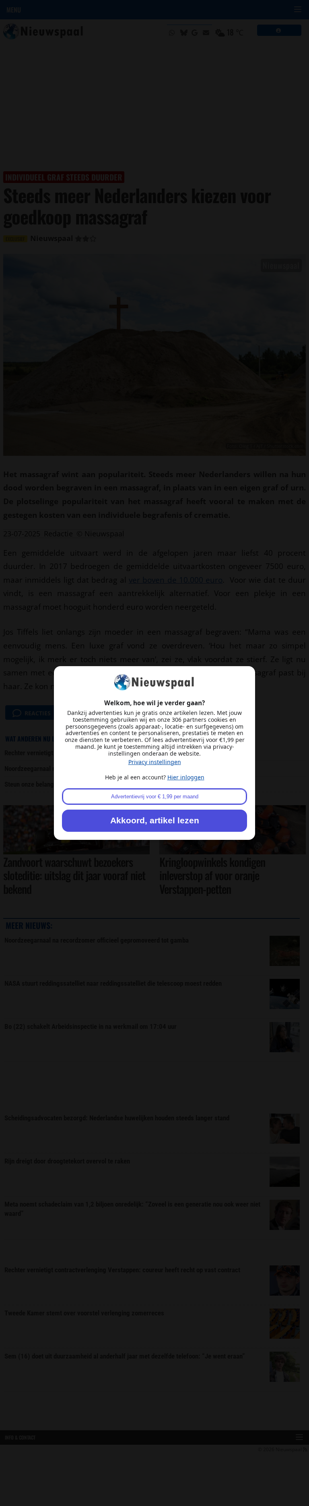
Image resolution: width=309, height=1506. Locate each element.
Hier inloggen (185, 777)
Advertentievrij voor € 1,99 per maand (154, 797)
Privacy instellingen (154, 762)
